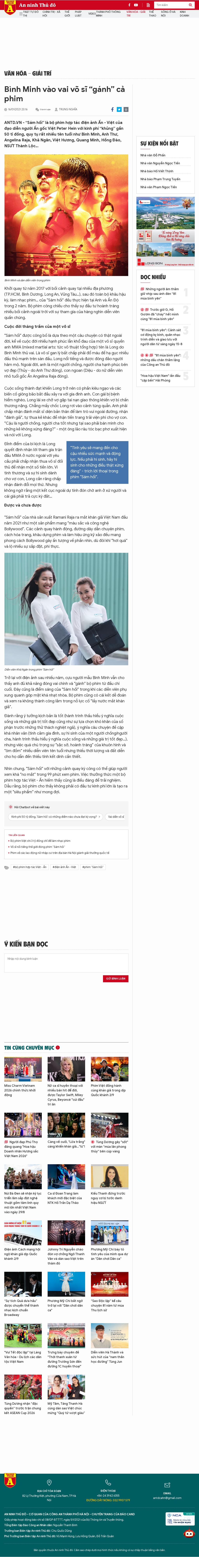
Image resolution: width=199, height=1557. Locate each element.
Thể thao (152, 13)
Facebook (112, 109)
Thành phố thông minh (108, 13)
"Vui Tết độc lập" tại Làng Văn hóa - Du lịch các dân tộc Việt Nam (22, 1357)
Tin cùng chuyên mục (29, 1047)
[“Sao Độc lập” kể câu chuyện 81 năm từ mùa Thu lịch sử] (109, 1284)
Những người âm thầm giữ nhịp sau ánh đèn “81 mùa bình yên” (160, 293)
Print (126, 109)
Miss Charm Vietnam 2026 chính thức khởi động (20, 1090)
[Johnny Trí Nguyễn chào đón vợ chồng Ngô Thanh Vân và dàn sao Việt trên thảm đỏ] (66, 1232)
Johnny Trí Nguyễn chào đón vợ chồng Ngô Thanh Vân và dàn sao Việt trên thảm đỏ (66, 1256)
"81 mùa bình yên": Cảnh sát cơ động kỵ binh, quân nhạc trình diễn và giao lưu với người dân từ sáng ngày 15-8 (161, 337)
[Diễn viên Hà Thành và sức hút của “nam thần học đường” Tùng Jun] (109, 1335)
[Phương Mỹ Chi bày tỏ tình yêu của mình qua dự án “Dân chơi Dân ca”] (109, 1232)
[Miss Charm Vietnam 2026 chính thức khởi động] (23, 1069)
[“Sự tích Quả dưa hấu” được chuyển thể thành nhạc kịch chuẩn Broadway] (23, 1284)
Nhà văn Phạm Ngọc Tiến (159, 187)
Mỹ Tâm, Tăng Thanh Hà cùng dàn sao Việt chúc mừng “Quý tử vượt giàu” (66, 1408)
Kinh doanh (184, 13)
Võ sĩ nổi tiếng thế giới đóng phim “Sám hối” (37, 847)
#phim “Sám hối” (93, 867)
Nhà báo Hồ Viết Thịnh (157, 171)
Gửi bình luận (115, 978)
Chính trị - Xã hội (51, 13)
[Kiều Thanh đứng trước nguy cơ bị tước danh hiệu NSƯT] (109, 1176)
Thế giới (67, 13)
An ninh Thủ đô (37, 5)
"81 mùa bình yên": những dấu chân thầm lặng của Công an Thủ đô (161, 360)
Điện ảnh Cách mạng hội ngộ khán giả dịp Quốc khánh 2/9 (22, 1254)
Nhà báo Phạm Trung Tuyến (160, 179)
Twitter (119, 109)
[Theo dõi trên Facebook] (130, 5)
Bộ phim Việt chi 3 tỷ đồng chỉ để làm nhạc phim (40, 841)
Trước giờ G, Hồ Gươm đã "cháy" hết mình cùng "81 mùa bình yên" (160, 314)
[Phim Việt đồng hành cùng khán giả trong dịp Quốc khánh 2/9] (109, 1069)
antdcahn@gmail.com (167, 1498)
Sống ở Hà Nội (168, 13)
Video (92, 13)
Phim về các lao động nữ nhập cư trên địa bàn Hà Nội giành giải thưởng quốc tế (59, 853)
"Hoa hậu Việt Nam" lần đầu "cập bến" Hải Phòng (160, 378)
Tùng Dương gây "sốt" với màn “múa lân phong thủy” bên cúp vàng (109, 1146)
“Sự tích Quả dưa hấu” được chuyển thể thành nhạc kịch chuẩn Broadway (21, 1308)
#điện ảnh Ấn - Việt (64, 867)
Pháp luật (78, 13)
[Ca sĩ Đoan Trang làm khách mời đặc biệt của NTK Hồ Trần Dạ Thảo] (66, 1176)
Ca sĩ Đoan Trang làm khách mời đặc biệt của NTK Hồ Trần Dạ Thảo (65, 1198)
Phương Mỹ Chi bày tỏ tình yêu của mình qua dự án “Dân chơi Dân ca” (109, 1254)
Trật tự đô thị (31, 13)
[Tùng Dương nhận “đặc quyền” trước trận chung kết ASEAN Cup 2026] (23, 1387)
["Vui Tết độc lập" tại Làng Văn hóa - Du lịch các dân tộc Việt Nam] (23, 1335)
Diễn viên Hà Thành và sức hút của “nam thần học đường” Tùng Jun (107, 1357)
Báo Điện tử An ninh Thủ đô (10, 7)
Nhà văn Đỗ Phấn (153, 155)
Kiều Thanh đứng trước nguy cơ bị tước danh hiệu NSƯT (108, 1198)
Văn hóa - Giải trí (136, 13)
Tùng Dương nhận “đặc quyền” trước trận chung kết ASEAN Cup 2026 (22, 1408)
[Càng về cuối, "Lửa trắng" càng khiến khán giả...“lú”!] (66, 1125)
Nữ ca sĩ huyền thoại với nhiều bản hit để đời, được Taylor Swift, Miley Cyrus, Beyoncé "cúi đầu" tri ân (66, 1095)
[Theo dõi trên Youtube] (136, 5)
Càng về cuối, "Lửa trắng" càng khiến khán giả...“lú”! (66, 1144)
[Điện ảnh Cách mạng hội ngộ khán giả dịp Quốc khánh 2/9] (23, 1232)
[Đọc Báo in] (150, 5)
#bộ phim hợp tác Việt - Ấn (29, 867)
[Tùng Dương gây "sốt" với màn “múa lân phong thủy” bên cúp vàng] (109, 1125)
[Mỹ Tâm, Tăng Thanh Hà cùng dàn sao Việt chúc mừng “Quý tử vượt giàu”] (66, 1387)
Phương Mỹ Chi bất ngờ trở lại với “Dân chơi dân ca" (65, 1305)
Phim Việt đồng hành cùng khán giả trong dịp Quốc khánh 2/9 (108, 1090)
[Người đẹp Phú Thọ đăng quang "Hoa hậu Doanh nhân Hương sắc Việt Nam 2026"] (23, 1125)
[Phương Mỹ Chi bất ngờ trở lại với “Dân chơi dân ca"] (66, 1284)
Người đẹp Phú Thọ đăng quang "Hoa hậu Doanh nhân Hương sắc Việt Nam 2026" (21, 1149)
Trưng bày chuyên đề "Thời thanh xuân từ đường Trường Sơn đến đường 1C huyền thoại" (64, 1359)
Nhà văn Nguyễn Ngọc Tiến (160, 163)
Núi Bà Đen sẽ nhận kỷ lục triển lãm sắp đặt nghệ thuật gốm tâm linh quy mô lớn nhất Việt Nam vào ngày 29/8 (22, 1203)
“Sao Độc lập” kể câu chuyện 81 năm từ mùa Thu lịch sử (107, 1305)
